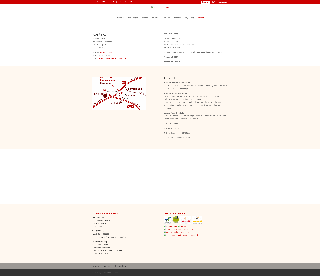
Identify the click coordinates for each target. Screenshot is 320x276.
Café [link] (213, 2)
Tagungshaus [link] (223, 2)
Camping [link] (166, 18)
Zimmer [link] (144, 18)
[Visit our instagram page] (138, 2)
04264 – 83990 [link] (106, 52)
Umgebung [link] (189, 18)
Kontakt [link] (200, 18)
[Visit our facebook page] (135, 2)
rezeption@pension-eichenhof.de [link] (112, 58)
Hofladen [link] (177, 18)
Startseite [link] (120, 18)
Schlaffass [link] (155, 18)
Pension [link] (205, 2)
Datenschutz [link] (120, 266)
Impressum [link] (107, 266)
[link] (160, 10)
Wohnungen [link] (133, 18)
